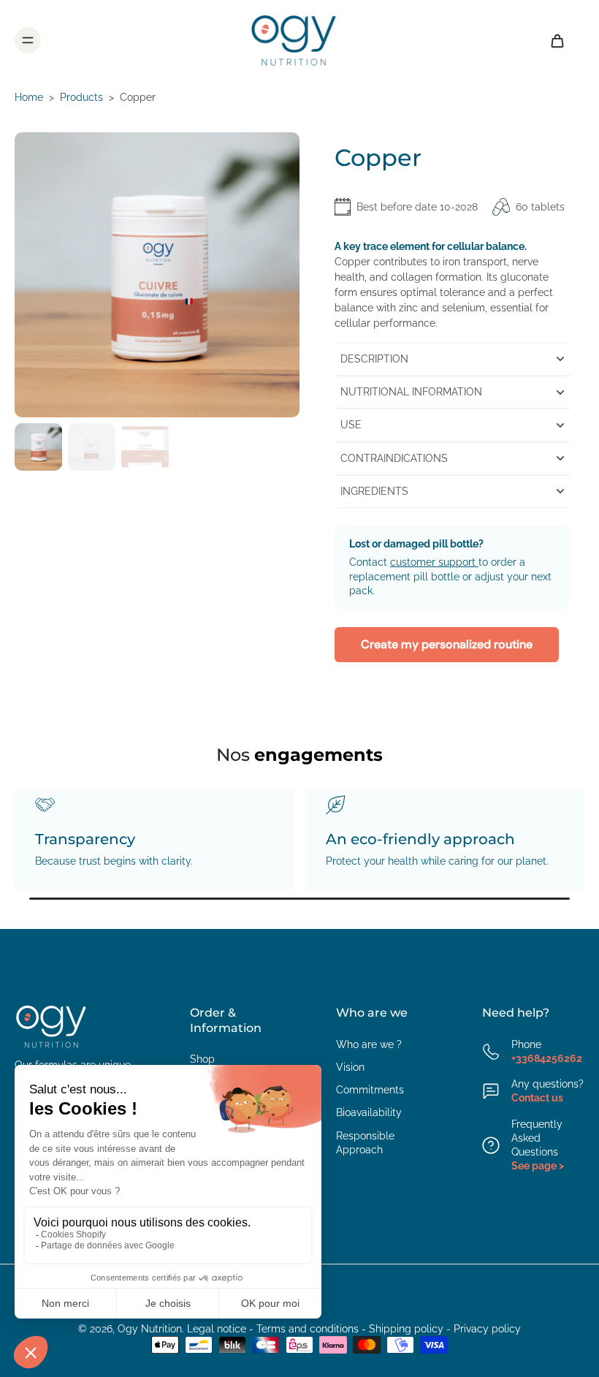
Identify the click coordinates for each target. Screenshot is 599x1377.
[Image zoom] (157, 274)
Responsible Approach (365, 1143)
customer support (434, 562)
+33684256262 (546, 1058)
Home (29, 97)
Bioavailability (369, 1112)
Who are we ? (369, 1044)
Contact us (537, 1098)
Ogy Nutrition (150, 1329)
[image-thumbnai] (38, 447)
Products (81, 97)
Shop (202, 1059)
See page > (537, 1166)
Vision (350, 1067)
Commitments (370, 1090)
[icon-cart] (557, 40)
